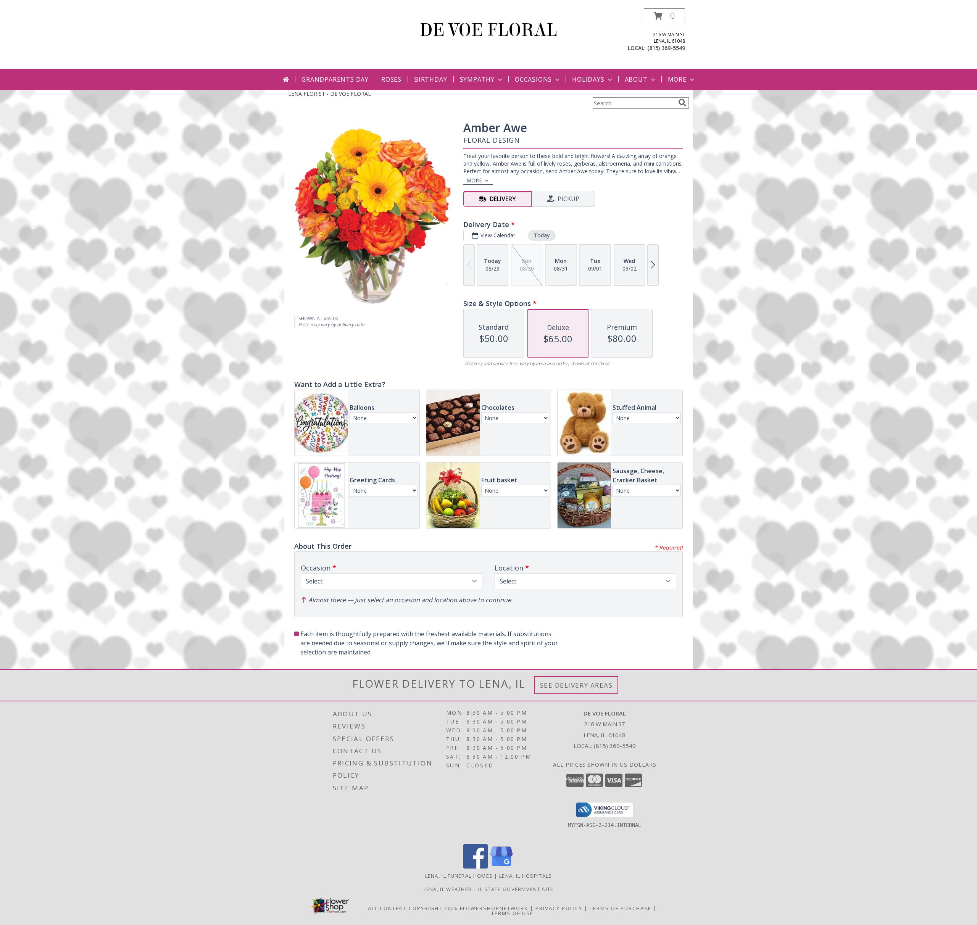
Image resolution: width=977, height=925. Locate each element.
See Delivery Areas (576, 685)
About (636, 79)
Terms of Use (512, 913)
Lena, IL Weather (448, 889)
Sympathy (477, 79)
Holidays (588, 79)
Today (542, 235)
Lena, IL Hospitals (525, 875)
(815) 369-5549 (666, 48)
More (677, 79)
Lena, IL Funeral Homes (459, 875)
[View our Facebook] (475, 866)
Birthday (430, 79)
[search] (682, 102)
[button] (664, 15)
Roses (391, 79)
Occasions (533, 79)
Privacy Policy (558, 908)
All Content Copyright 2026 (413, 908)
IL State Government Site (515, 889)
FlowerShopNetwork (494, 908)
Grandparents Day (335, 79)
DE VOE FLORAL (488, 30)
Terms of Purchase (620, 908)
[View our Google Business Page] (501, 866)
